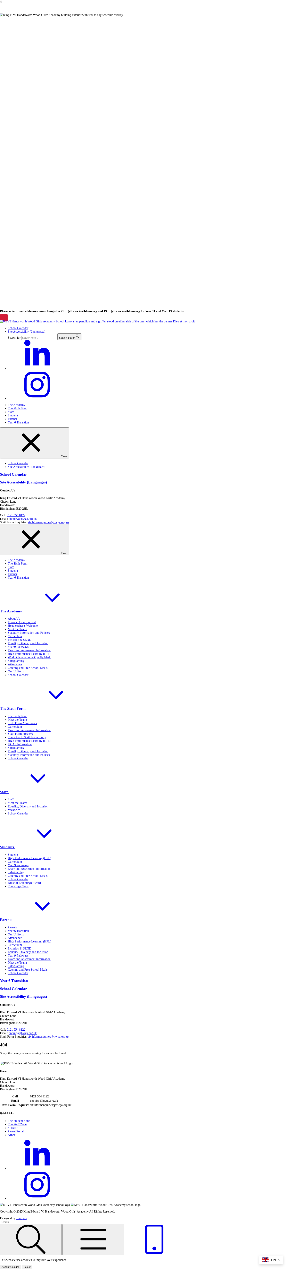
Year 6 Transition (18, 422)
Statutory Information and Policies (29, 632)
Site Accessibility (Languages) (26, 331)
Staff (11, 411)
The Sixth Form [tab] (17, 563)
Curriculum (15, 636)
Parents (12, 419)
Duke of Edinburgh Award (24, 882)
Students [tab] (13, 570)
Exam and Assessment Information (29, 650)
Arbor (11, 1135)
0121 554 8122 (16, 515)
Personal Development (22, 622)
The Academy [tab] (16, 560)
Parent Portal (16, 1131)
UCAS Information (20, 744)
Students (13, 415)
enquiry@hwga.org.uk (23, 518)
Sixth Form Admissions (22, 723)
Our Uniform (16, 671)
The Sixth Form (17, 408)
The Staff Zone (17, 1124)
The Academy (16, 404)
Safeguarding (16, 660)
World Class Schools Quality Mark (29, 657)
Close (63, 456)
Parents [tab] (12, 574)
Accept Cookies (11, 1266)
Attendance (15, 664)
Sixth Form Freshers (20, 733)
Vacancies (14, 810)
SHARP (13, 1127)
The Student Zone (19, 1120)
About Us (14, 618)
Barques (21, 1218)
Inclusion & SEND (19, 639)
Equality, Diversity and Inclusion (28, 643)
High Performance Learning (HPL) (29, 653)
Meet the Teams (17, 629)
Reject (27, 1266)
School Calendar (18, 328)
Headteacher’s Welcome (23, 625)
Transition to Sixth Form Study (27, 737)
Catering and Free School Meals (27, 667)
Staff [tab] (11, 567)
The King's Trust (18, 886)
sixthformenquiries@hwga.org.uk (48, 522)
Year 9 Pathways (18, 646)
